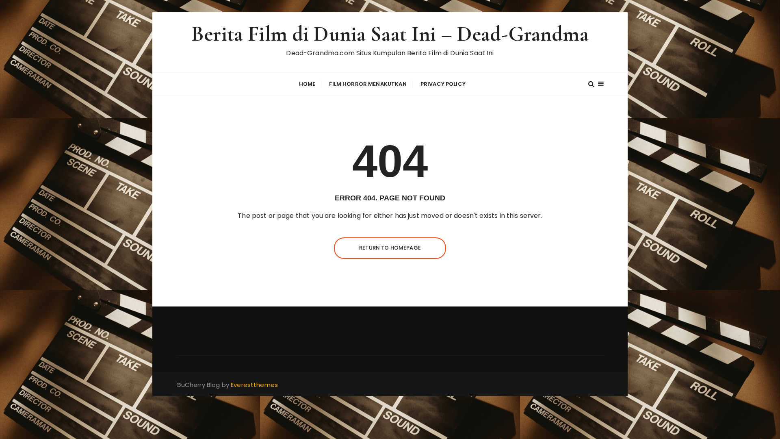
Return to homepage (390, 248)
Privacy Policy (443, 84)
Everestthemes (254, 384)
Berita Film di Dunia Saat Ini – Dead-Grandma (390, 34)
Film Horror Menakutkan (367, 84)
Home (307, 84)
